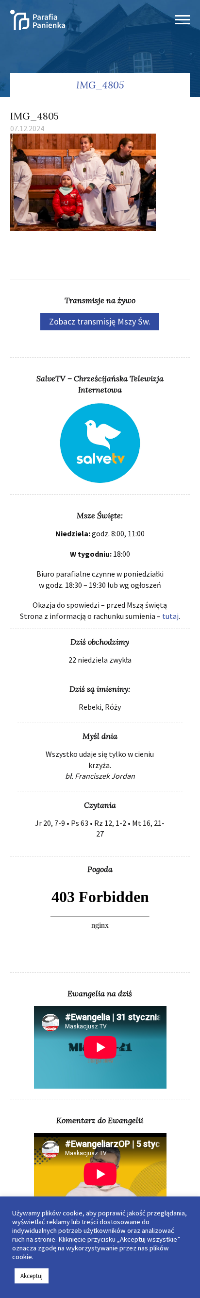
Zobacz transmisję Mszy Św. (99, 321)
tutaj (170, 616)
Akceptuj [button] (31, 1276)
